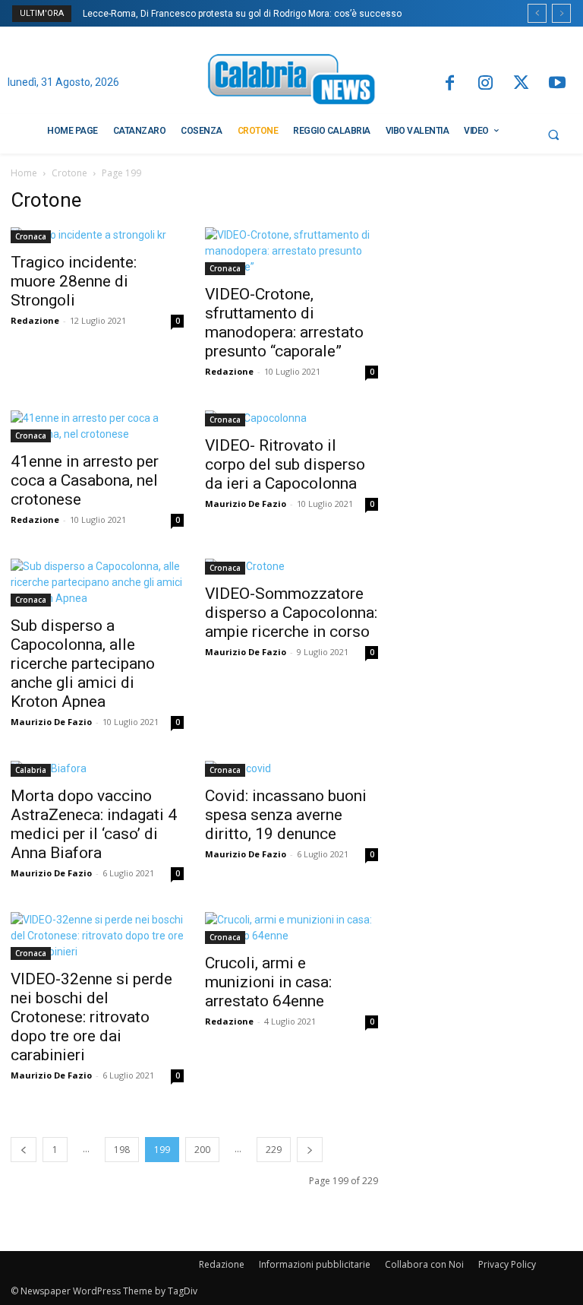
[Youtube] (558, 84)
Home (24, 172)
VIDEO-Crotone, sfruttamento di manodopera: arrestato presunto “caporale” (284, 322)
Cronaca (30, 236)
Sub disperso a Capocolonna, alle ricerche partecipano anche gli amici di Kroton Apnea (83, 663)
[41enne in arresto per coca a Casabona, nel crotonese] (97, 426)
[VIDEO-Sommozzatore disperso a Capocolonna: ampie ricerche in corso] (291, 567)
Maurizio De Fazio (245, 503)
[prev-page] (23, 1149)
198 (122, 1149)
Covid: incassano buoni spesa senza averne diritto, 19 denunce (286, 815)
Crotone (69, 172)
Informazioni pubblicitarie (314, 1264)
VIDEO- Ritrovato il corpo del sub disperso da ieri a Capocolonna (285, 464)
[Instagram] (485, 84)
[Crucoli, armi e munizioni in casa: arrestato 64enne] (291, 928)
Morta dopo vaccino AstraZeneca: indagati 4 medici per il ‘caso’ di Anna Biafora (94, 824)
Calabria (30, 770)
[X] (521, 84)
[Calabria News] (291, 81)
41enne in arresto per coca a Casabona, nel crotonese (85, 480)
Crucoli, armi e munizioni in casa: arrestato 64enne (268, 982)
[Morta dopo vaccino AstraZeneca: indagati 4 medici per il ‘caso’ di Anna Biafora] (97, 769)
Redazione (35, 320)
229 (274, 1149)
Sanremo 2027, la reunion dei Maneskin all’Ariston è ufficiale (221, 13)
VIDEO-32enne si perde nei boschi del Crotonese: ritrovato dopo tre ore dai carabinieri (91, 1017)
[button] (553, 135)
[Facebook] (449, 84)
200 (202, 1149)
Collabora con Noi (424, 1264)
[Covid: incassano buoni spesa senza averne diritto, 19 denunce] (291, 769)
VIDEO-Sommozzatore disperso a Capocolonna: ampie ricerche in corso (291, 612)
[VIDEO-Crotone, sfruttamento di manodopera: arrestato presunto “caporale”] (291, 251)
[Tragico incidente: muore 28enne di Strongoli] (97, 235)
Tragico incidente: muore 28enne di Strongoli (74, 281)
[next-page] (310, 1149)
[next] (561, 13)
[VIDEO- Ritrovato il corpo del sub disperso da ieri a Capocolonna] (291, 418)
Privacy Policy (507, 1264)
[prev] (537, 13)
